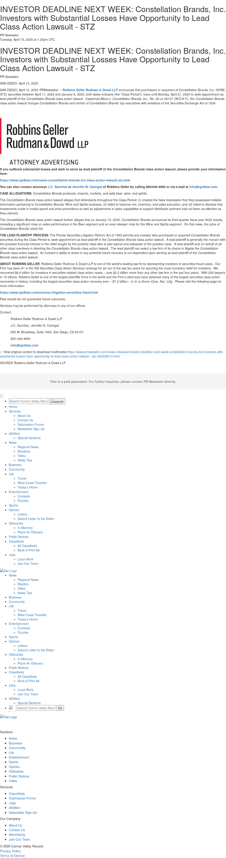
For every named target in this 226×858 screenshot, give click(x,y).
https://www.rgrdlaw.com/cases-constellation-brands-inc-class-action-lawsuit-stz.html (65, 180)
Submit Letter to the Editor (36, 518)
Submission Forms (31, 424)
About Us (24, 415)
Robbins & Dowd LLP (90, 90)
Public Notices (18, 536)
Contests (24, 496)
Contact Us (25, 420)
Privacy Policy (10, 851)
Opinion (14, 510)
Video (22, 455)
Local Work (25, 559)
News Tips (25, 460)
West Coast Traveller (32, 483)
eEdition (14, 433)
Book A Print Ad (29, 550)
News (13, 442)
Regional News (28, 447)
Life (11, 474)
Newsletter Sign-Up (31, 429)
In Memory (25, 527)
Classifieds (16, 541)
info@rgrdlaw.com (203, 186)
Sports (13, 505)
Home (13, 406)
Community (17, 469)
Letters (22, 514)
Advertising (17, 834)
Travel (22, 478)
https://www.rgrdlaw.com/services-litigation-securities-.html (49, 292)
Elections (24, 451)
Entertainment (18, 492)
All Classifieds (27, 545)
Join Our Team (28, 563)
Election (23, 584)
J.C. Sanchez (57, 186)
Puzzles (23, 500)
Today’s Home (28, 487)
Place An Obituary (30, 532)
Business (15, 464)
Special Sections (29, 438)
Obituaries (16, 523)
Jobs (12, 554)
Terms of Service (12, 855)
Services (15, 411)
